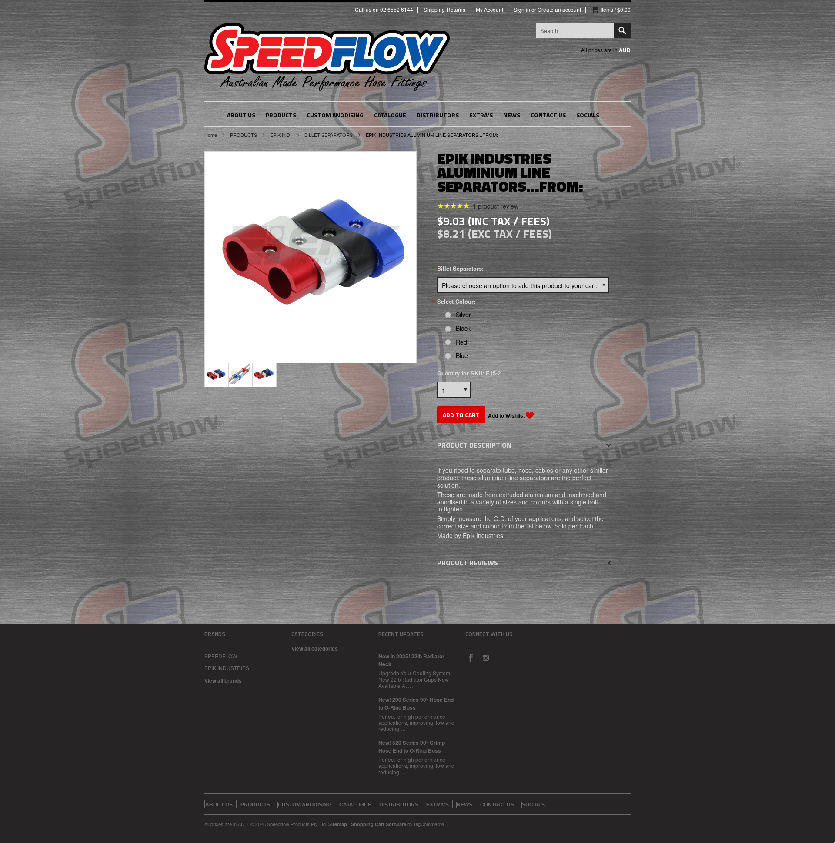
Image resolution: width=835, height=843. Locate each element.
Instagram (485, 657)
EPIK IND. (280, 134)
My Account (489, 10)
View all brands (223, 680)
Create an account (559, 10)
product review (495, 206)
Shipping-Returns (444, 10)
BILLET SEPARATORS (328, 134)
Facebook (470, 657)
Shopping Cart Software (378, 824)
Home (210, 134)
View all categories (314, 648)
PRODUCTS (243, 134)
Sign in (522, 10)
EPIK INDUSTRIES (226, 667)
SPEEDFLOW (220, 656)
